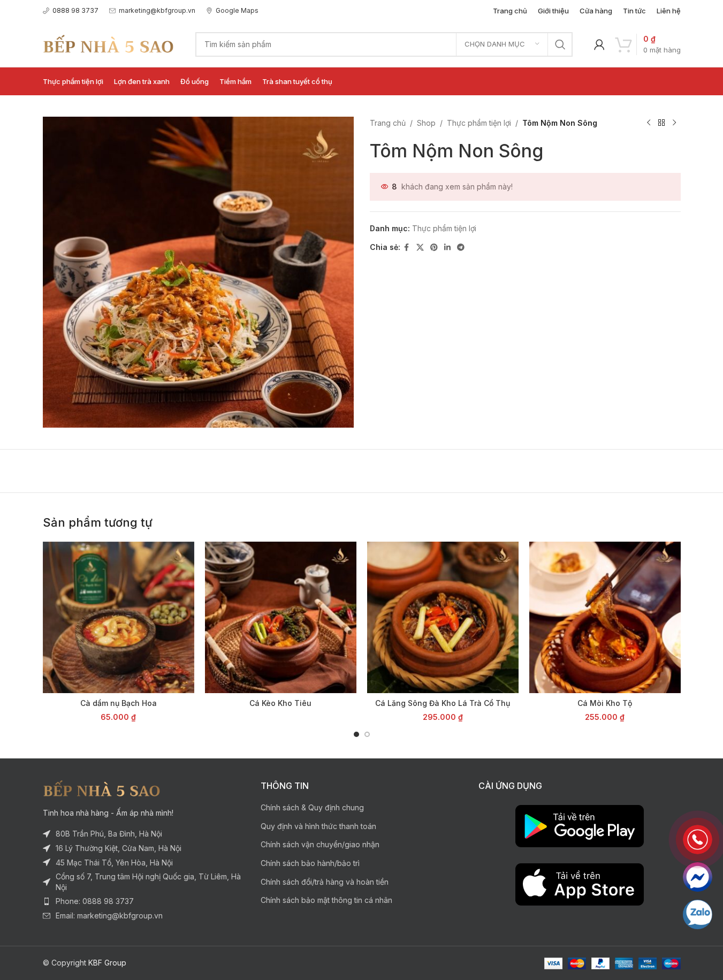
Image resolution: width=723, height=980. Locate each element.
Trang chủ (388, 122)
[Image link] (102, 787)
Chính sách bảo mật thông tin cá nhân (326, 900)
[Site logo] (108, 43)
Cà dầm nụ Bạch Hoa (118, 703)
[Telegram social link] (461, 247)
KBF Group (107, 962)
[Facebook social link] (406, 247)
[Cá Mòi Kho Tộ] (605, 617)
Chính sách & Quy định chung (312, 807)
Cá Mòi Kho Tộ (604, 703)
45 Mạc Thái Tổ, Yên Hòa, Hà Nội (114, 862)
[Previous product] (648, 123)
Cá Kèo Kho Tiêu (280, 703)
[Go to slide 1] (356, 734)
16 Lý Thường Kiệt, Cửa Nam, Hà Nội (118, 848)
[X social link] (420, 247)
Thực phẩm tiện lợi (479, 122)
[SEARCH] (560, 44)
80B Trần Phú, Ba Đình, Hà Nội (109, 833)
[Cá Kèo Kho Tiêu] (280, 617)
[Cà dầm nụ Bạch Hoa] (118, 617)
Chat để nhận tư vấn (697, 877)
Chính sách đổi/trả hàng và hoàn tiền (325, 881)
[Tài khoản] (599, 44)
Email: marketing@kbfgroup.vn (109, 915)
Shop (426, 122)
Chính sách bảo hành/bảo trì (310, 863)
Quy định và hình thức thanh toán (318, 826)
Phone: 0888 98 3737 (95, 901)
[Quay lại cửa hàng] (661, 123)
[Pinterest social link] (434, 247)
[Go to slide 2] (367, 734)
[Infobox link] (70, 10)
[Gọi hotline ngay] (697, 839)
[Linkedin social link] (447, 247)
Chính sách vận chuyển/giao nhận (320, 844)
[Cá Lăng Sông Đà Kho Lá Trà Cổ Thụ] (443, 617)
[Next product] (674, 123)
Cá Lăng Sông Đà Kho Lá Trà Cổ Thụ (442, 703)
